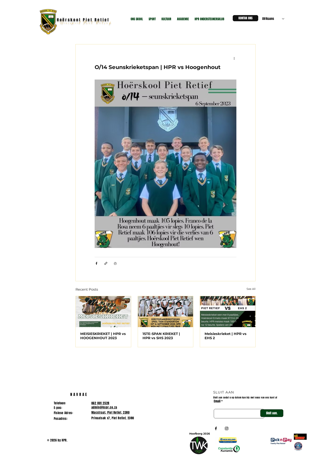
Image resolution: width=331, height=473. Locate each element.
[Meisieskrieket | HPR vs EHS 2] (227, 311)
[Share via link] (106, 263)
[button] (137, 19)
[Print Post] (115, 263)
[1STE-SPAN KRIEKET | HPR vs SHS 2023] (165, 311)
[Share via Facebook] (96, 263)
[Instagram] (226, 428)
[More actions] (234, 58)
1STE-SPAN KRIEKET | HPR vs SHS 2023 (161, 336)
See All (251, 289)
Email (217, 401)
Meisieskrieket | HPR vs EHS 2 (226, 336)
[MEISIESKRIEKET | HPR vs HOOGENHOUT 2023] (103, 311)
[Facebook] (216, 428)
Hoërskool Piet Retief (87, 23)
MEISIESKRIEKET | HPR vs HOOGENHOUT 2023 (103, 336)
